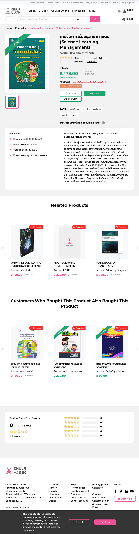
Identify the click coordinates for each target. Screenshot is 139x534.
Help (73, 484)
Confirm (105, 522)
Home (8, 28)
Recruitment (99, 497)
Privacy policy (100, 484)
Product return (79, 497)
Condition (97, 487)
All (78, 19)
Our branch (55, 497)
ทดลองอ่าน (71, 93)
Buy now (94, 93)
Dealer (52, 501)
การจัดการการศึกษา (92, 109)
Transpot (75, 494)
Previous (2, 248)
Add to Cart (70, 99)
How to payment (80, 491)
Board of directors (54, 493)
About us (54, 484)
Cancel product (79, 501)
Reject (79, 522)
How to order (78, 487)
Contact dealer (100, 501)
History (53, 487)
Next (137, 248)
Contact (96, 494)
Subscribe (126, 498)
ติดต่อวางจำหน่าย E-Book (101, 506)
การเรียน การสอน (69, 115)
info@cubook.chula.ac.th (17, 507)
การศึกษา (74, 109)
